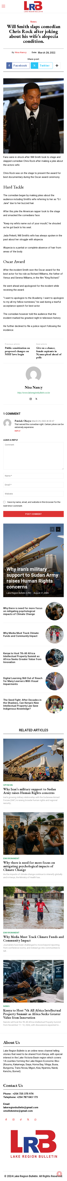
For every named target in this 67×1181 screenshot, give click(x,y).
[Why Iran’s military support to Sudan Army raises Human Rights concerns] (33, 560)
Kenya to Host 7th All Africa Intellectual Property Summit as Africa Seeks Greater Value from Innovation (22, 658)
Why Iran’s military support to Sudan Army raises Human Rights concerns (32, 578)
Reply (17, 431)
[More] (57, 65)
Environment (11, 858)
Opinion (8, 785)
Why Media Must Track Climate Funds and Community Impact (21, 634)
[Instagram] (30, 398)
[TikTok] (21, 1119)
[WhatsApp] (35, 1119)
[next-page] (58, 529)
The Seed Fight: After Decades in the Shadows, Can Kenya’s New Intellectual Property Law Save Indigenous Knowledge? (22, 704)
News (33, 21)
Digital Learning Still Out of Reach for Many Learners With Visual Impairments (22, 681)
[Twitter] (36, 398)
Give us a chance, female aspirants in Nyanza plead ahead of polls (48, 352)
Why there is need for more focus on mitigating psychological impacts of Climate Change (22, 611)
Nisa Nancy (21, 52)
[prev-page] (52, 529)
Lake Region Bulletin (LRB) (19, 593)
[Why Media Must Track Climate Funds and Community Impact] (55, 634)
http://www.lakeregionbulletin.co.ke (33, 392)
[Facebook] (6, 1119)
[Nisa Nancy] (33, 374)
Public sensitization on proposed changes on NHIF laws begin (17, 351)
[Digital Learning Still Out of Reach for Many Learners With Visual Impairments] (55, 681)
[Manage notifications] (59, 1173)
